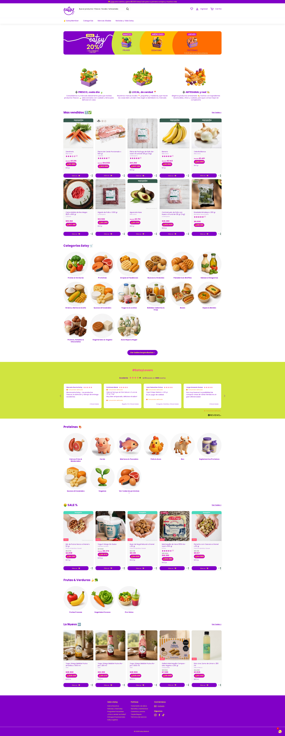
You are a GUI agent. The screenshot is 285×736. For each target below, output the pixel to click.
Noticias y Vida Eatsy (125, 20)
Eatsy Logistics (112, 720)
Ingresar (204, 9)
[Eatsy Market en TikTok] (163, 715)
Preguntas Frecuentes (115, 711)
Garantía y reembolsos (139, 709)
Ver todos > (217, 112)
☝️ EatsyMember (71, 20)
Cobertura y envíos (138, 711)
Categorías (88, 20)
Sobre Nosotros (113, 706)
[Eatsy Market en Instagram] (155, 715)
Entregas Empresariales (116, 717)
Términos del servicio (139, 717)
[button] (60, 396)
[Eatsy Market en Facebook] (159, 715)
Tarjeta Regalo (136, 714)
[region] (142, 395)
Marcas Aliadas (104, 20)
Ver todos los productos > (142, 352)
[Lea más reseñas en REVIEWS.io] (214, 415)
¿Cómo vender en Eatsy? (116, 714)
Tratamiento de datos (139, 706)
